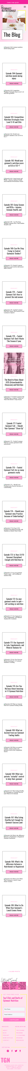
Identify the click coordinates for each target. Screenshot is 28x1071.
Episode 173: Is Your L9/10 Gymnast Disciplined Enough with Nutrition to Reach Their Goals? (14, 558)
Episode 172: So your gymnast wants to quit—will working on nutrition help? (14, 602)
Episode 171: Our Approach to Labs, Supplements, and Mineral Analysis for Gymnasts (14, 646)
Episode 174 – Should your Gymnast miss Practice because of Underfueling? (14, 514)
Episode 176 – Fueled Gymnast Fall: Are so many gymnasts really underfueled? (14, 471)
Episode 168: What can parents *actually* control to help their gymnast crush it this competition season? (14, 778)
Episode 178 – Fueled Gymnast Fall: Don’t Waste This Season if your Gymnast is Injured (14, 339)
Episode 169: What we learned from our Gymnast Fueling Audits (14, 733)
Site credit (18, 1068)
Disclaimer (10, 1068)
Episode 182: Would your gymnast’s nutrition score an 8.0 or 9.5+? (14, 163)
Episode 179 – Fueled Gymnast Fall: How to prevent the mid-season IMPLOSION (14, 295)
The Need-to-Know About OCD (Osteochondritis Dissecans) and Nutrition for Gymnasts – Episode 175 (14, 384)
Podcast (14, 69)
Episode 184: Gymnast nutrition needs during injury (14, 76)
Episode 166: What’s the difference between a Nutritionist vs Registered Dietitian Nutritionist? (14, 865)
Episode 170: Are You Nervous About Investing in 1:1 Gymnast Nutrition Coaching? (14, 689)
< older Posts (14, 971)
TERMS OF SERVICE (16, 1067)
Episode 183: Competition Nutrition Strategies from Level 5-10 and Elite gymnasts (14, 120)
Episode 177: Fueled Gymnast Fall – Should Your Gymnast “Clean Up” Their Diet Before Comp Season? (14, 428)
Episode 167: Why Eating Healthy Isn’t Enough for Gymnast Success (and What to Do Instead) (14, 821)
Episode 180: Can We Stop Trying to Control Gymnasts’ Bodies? (14, 251)
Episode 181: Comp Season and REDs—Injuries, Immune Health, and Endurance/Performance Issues (14, 209)
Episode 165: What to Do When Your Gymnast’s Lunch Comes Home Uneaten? (14, 909)
